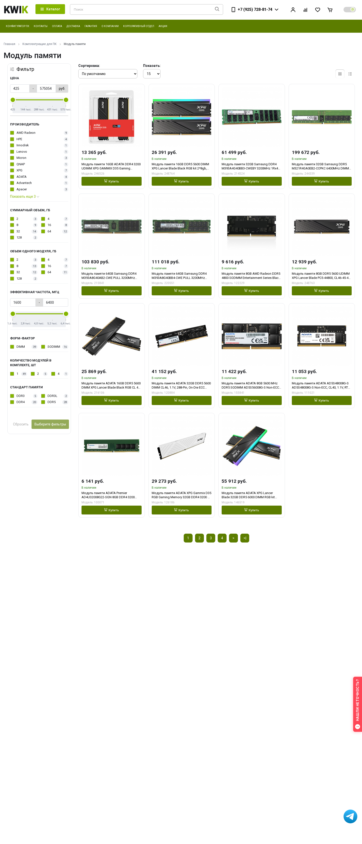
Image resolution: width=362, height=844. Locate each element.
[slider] (13, 100)
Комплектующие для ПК (39, 44)
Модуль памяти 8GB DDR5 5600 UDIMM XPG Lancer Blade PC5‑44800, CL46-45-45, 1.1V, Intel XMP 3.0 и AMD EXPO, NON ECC (321, 276)
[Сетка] (340, 73)
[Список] (350, 73)
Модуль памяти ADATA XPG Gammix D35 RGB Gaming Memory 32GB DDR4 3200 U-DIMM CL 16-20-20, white (181, 495)
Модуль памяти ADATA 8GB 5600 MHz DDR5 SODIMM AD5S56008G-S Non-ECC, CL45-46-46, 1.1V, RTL (251, 385)
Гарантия (90, 26)
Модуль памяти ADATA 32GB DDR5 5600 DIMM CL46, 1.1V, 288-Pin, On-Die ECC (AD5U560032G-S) (181, 385)
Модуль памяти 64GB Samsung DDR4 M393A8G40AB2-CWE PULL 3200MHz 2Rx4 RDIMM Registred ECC (109, 276)
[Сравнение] (305, 9)
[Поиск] (217, 9)
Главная (9, 44)
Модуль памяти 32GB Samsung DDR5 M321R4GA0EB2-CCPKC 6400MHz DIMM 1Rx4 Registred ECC (320, 166)
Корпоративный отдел (138, 26)
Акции (163, 26)
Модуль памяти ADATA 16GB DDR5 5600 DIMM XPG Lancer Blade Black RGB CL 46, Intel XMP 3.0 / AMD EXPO (111, 385)
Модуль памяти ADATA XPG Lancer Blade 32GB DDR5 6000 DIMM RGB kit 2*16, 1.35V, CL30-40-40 (248, 495)
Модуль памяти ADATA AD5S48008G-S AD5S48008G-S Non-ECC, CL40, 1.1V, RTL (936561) (321, 385)
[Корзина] (330, 9)
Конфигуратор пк (17, 26)
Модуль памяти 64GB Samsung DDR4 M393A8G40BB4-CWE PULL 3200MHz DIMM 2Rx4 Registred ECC (179, 276)
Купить (114, 181)
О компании (110, 26)
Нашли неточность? (358, 700)
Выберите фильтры (50, 424)
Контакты (41, 26)
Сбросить (21, 424)
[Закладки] (318, 9)
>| (245, 538)
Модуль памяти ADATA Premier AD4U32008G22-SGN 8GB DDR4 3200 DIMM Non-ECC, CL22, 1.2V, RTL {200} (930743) (108, 495)
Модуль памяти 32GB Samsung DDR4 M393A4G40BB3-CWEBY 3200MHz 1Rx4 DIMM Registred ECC (250, 166)
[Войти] (293, 9)
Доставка (73, 26)
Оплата (57, 26)
